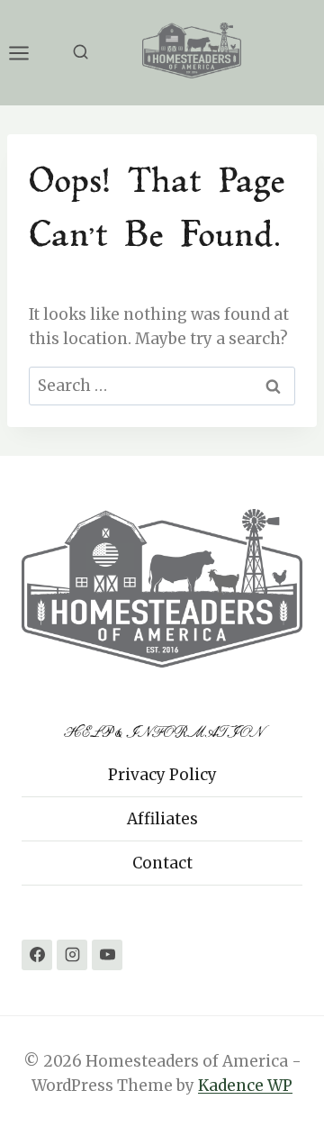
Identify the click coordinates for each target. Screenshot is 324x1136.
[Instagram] (72, 955)
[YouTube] (107, 955)
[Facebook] (37, 955)
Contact (162, 863)
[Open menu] (28, 52)
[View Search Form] (80, 52)
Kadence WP (245, 1085)
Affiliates (162, 819)
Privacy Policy (162, 775)
